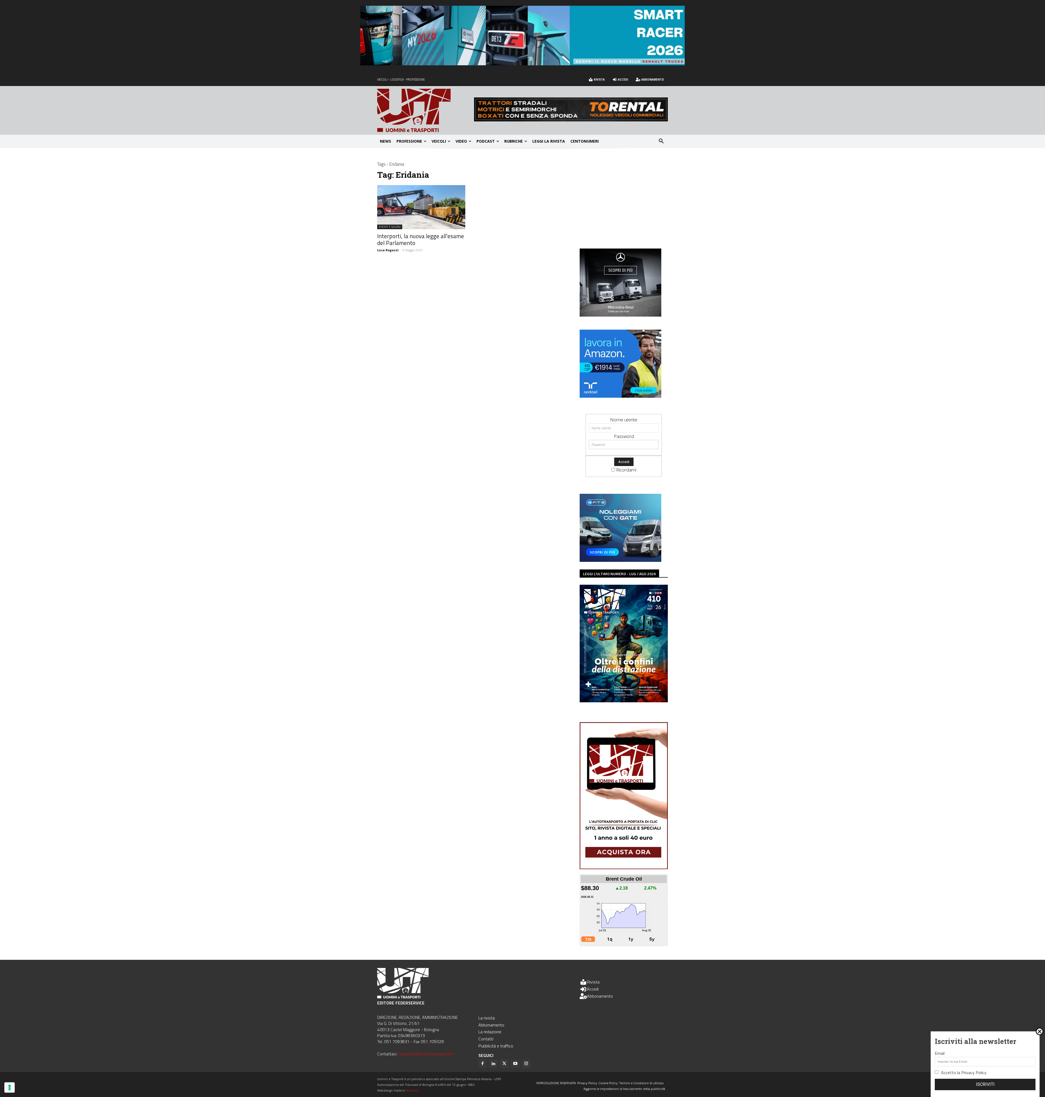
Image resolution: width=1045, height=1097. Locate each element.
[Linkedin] (493, 1064)
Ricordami (626, 470)
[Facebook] (482, 1064)
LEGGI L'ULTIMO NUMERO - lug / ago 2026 (619, 574)
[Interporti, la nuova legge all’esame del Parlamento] (421, 207)
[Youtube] (515, 1064)
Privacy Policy (973, 1072)
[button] (661, 141)
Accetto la (963, 1072)
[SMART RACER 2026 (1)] (522, 63)
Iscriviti (985, 1084)
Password (624, 436)
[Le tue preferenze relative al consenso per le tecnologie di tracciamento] (9, 1087)
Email (940, 1053)
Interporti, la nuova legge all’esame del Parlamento (420, 239)
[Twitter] (504, 1064)
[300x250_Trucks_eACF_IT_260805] (620, 315)
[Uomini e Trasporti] (425, 110)
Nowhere (412, 1090)
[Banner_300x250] (620, 560)
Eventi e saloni (390, 227)
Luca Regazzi (388, 250)
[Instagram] (526, 1064)
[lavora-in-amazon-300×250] (620, 396)
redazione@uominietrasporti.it (425, 1053)
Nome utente (623, 419)
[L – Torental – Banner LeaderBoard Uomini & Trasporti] (571, 120)
